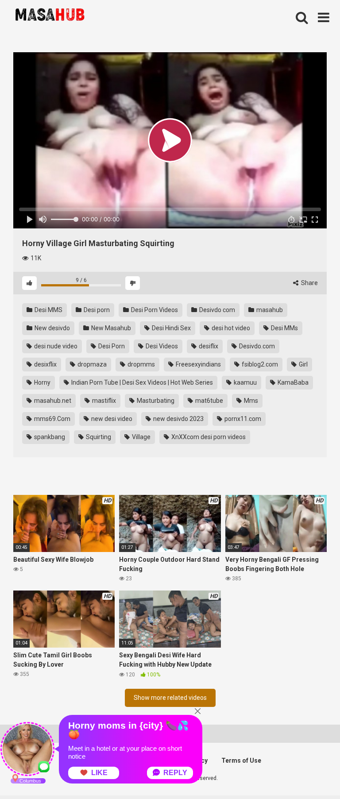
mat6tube (208, 400)
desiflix (207, 346)
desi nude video (55, 346)
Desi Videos (161, 346)
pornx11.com (242, 418)
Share (309, 282)
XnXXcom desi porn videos (208, 436)
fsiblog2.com (259, 364)
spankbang (49, 436)
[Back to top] (310, 772)
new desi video (111, 418)
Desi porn (96, 309)
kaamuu (244, 382)
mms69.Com (51, 418)
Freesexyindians (197, 364)
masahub (269, 309)
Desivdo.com (256, 346)
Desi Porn (111, 346)
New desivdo (51, 328)
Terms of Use (241, 760)
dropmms (140, 364)
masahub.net (52, 400)
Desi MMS (47, 309)
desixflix (45, 364)
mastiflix (103, 400)
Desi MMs (284, 328)
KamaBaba (292, 382)
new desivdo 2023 (178, 418)
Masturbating (154, 400)
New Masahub (110, 328)
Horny (41, 382)
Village (141, 436)
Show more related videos (170, 697)
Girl (303, 364)
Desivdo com (216, 309)
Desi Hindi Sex (171, 328)
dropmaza (91, 364)
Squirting (98, 436)
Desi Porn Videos (154, 309)
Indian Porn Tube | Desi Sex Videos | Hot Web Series (141, 382)
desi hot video (230, 328)
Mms (250, 400)
